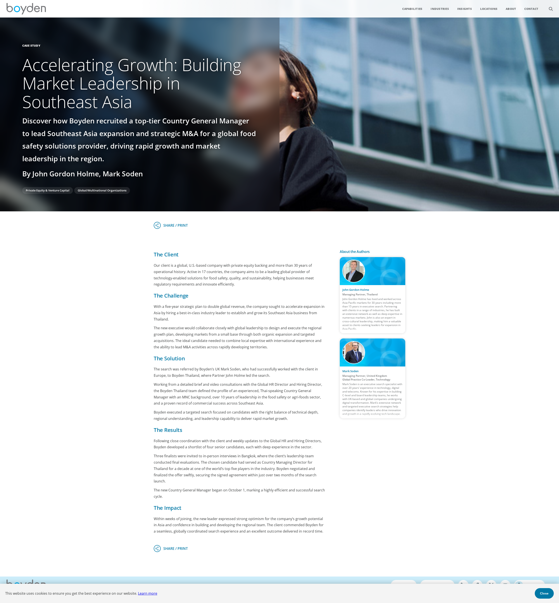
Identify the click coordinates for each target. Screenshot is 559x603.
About (511, 9)
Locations (488, 9)
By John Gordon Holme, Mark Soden (82, 173)
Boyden (26, 9)
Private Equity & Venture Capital (47, 190)
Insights (464, 9)
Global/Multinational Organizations (102, 190)
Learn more (147, 593)
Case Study (31, 45)
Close (544, 593)
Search (551, 9)
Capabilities (412, 9)
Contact (531, 9)
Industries (440, 9)
